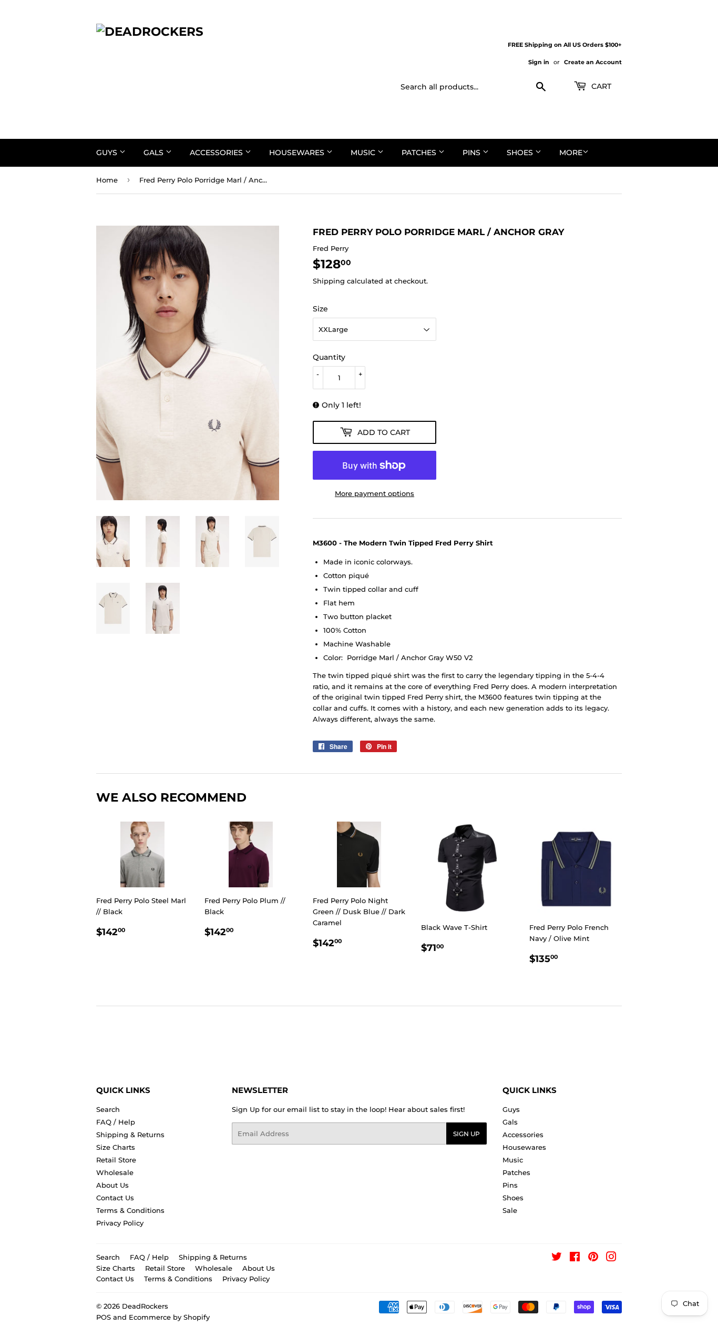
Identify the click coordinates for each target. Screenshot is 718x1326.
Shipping (329, 281)
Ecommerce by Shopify (169, 1317)
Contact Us (115, 1197)
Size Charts (115, 1147)
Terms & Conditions (130, 1210)
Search (108, 1109)
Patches (420, 152)
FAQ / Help (115, 1122)
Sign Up (466, 1134)
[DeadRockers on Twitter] (556, 1258)
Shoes (521, 152)
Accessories (217, 152)
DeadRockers (145, 1306)
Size (320, 308)
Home (107, 180)
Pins (473, 152)
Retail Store (116, 1160)
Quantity (329, 357)
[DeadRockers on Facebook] (574, 1258)
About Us (112, 1185)
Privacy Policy (119, 1223)
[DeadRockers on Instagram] (611, 1258)
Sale (509, 1210)
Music (364, 152)
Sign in (538, 62)
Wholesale (115, 1172)
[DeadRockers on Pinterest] (593, 1258)
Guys (107, 152)
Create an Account (593, 62)
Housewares (297, 152)
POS (103, 1317)
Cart (600, 86)
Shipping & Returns (130, 1134)
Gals (154, 152)
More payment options (374, 493)
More (570, 152)
